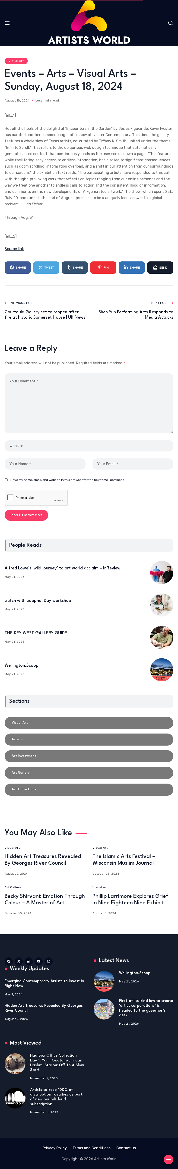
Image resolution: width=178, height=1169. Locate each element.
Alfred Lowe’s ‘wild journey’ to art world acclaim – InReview (63, 568)
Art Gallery (13, 887)
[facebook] (9, 961)
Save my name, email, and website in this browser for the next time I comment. (67, 480)
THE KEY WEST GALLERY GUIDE (36, 633)
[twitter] (19, 961)
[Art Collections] (89, 790)
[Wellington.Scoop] (161, 669)
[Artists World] (89, 22)
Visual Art (16, 61)
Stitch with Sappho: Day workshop (38, 601)
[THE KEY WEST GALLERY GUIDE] (161, 637)
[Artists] (89, 740)
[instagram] (48, 961)
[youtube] (39, 961)
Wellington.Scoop (21, 666)
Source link (14, 249)
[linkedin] (29, 961)
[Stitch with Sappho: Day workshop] (161, 604)
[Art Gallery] (89, 773)
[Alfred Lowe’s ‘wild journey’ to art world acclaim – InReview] (161, 572)
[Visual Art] (89, 723)
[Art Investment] (89, 756)
